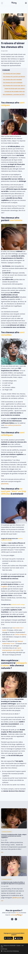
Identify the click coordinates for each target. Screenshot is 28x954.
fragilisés (4, 586)
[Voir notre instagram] (12, 919)
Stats (2, 947)
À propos (18, 945)
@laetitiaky (5, 484)
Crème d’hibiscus (21, 635)
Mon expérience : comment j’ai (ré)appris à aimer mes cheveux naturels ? (14, 94)
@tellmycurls (17, 898)
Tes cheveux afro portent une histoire (14, 76)
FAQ (17, 913)
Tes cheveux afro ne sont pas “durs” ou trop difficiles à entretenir (14, 85)
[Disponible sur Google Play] (8, 938)
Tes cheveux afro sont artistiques (12, 82)
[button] (26, 3)
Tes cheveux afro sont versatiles (12, 79)
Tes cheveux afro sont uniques (12, 73)
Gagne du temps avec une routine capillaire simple (15, 88)
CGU (22, 945)
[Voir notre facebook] (16, 919)
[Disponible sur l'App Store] (18, 938)
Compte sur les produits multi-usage (15, 91)
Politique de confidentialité (9, 945)
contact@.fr (16, 915)
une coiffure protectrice (13, 425)
